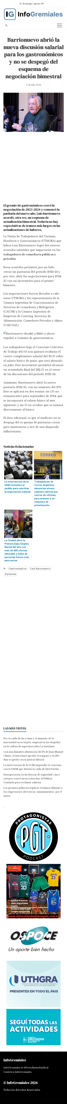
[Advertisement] (33, 168)
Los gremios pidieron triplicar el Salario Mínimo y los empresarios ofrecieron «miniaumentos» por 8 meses (33, 792)
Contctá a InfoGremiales (17, 1072)
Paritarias (10, 574)
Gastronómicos (17, 568)
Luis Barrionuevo (40, 568)
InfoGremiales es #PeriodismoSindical (25, 1067)
